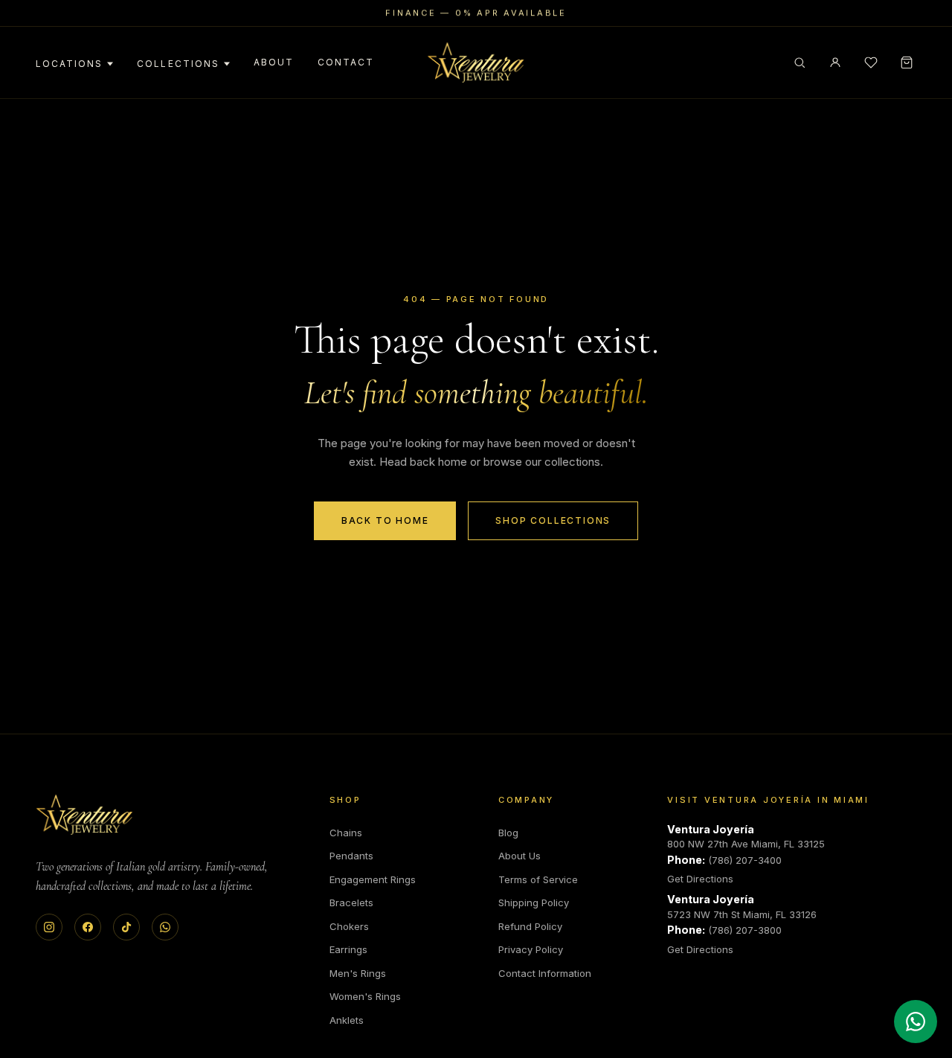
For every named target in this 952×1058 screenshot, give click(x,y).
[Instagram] (49, 927)
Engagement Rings (372, 879)
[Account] (835, 62)
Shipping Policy (533, 902)
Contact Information (544, 973)
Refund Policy (530, 926)
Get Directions (700, 879)
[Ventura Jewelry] (84, 815)
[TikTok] (126, 927)
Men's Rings (357, 973)
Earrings (348, 949)
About (274, 62)
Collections (178, 63)
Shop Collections (553, 520)
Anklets (346, 1020)
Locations (69, 63)
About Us (519, 856)
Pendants (351, 856)
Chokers (349, 926)
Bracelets (351, 902)
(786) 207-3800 (745, 930)
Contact (346, 62)
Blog (508, 833)
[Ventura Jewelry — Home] (475, 62)
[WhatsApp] (165, 927)
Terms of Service (538, 879)
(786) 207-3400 (745, 860)
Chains (345, 833)
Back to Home (385, 520)
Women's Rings (365, 996)
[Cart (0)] (906, 62)
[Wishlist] (871, 62)
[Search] (799, 62)
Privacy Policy (530, 949)
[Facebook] (87, 927)
